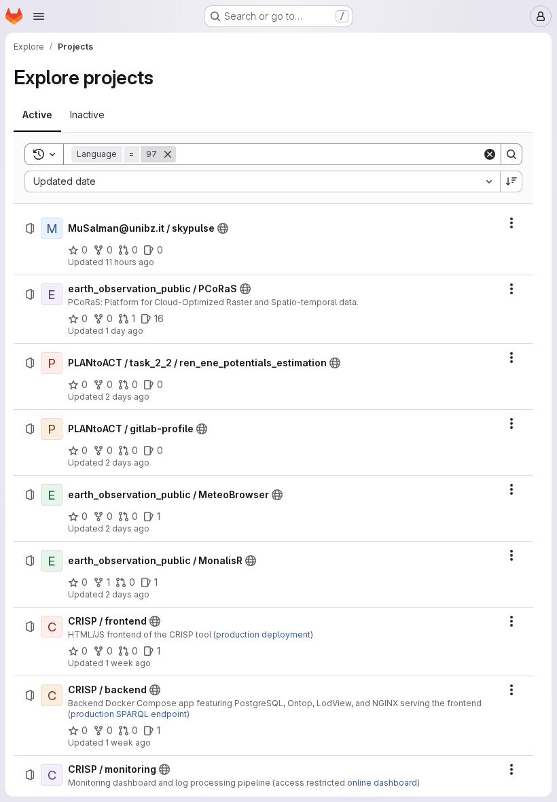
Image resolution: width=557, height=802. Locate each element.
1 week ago (128, 663)
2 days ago (127, 396)
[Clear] (490, 154)
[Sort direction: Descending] (511, 181)
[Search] (511, 154)
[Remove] (168, 154)
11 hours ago (129, 262)
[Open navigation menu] (39, 16)
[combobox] (262, 181)
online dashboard (382, 783)
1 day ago (124, 331)
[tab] (37, 115)
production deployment (263, 634)
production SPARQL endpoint (129, 714)
